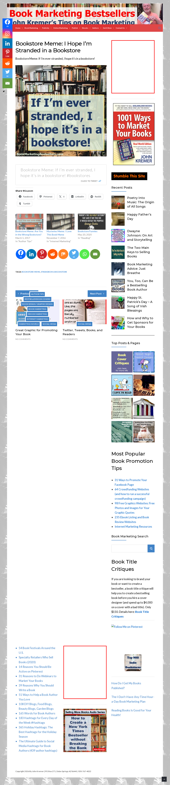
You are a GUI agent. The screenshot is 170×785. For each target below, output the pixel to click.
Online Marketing (60, 28)
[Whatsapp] (84, 254)
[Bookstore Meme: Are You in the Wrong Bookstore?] (29, 222)
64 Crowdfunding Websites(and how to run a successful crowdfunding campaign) (132, 494)
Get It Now (107, 28)
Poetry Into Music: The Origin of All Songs (140, 202)
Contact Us (120, 28)
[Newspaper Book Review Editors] (122, 432)
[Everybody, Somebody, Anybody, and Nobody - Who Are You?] (122, 409)
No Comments (22, 339)
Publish (75, 28)
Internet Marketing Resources (133, 526)
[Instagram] (7, 33)
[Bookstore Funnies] (92, 222)
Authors (95, 28)
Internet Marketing (37, 319)
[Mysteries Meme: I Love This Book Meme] (61, 222)
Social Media (49, 324)
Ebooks (85, 28)
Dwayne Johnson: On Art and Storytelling (140, 235)
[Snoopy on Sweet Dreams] (144, 362)
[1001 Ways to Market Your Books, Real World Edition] (134, 164)
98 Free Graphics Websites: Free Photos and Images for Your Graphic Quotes (135, 508)
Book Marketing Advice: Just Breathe (139, 269)
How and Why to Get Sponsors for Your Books (140, 322)
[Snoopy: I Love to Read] (122, 386)
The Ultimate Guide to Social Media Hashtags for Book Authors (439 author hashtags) (38, 745)
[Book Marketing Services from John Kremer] (122, 362)
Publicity (45, 28)
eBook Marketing (37, 314)
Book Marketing (31, 28)
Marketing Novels (29, 324)
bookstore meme (31, 272)
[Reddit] (53, 254)
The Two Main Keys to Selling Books (138, 252)
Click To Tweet (89, 181)
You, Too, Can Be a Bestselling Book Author (140, 285)
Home (17, 28)
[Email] (95, 254)
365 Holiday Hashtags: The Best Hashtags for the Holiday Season (38, 732)
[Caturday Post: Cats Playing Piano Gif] (144, 386)
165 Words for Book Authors (37, 713)
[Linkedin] (31, 254)
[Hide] (3, 91)
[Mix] (63, 254)
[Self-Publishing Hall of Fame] (144, 409)
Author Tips (37, 294)
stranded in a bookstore (54, 272)
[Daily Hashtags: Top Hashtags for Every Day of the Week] (144, 432)
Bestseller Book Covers (37, 299)
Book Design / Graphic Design (37, 304)
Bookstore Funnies (87, 231)
